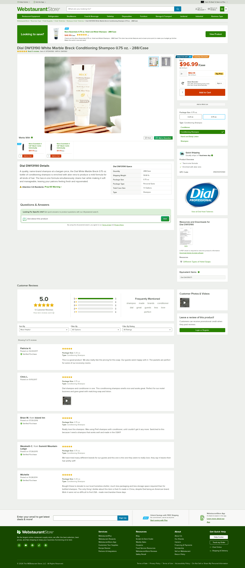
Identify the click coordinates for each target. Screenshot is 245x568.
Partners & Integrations (108, 551)
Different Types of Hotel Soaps (204, 261)
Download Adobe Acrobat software (191, 253)
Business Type (217, 16)
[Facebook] (32, 545)
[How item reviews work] (53, 312)
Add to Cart (28, 156)
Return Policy (180, 554)
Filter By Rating (128, 326)
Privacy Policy (119, 225)
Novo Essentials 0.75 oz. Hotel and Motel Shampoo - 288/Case (90, 32)
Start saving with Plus (159, 520)
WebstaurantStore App (107, 542)
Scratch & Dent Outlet (144, 539)
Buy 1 (182, 60)
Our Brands (179, 539)
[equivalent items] (198, 272)
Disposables (127, 16)
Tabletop (110, 16)
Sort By (22, 326)
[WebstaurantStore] (49, 532)
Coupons (139, 545)
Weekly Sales (141, 542)
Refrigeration (53, 16)
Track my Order (219, 542)
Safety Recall (141, 554)
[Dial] (202, 195)
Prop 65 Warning (52, 187)
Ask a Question (165, 138)
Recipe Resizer (105, 548)
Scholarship (179, 548)
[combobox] (120, 8)
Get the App (40, 2)
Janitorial (183, 16)
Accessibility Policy (182, 563)
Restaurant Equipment (31, 16)
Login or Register (202, 330)
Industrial (199, 16)
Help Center (23, 2)
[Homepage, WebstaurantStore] (38, 9)
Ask (165, 219)
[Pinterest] (46, 545)
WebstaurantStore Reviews (146, 551)
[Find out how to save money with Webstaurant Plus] (67, 28)
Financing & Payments (183, 545)
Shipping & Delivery (220, 551)
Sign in (219, 83)
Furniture (143, 16)
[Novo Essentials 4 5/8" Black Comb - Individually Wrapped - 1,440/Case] (31, 150)
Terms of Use (106, 225)
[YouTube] (26, 545)
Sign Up (122, 518)
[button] (154, 62)
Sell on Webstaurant (182, 551)
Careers (178, 542)
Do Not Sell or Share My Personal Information (210, 563)
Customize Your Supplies (108, 545)
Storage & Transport (164, 16)
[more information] (212, 155)
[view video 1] (185, 302)
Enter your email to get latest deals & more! (33, 518)
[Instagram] (19, 545)
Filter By (74, 326)
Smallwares (71, 16)
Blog (137, 536)
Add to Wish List (202, 104)
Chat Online (217, 547)
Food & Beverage (91, 16)
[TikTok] (39, 545)
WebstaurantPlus (105, 536)
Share (149, 138)
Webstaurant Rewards (107, 539)
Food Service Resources (145, 548)
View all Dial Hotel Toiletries (202, 212)
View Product (216, 34)
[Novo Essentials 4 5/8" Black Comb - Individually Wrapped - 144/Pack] (59, 150)
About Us (178, 536)
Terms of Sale (142, 563)
